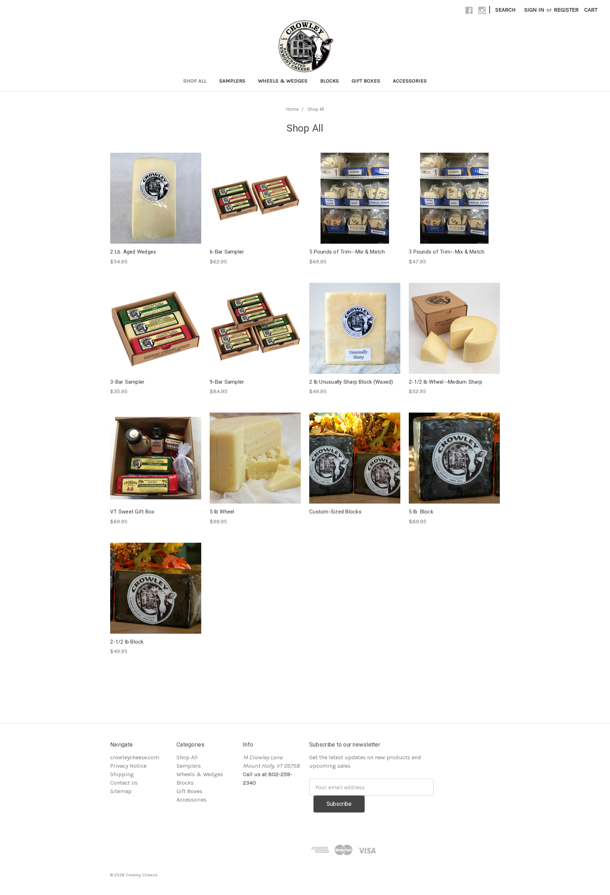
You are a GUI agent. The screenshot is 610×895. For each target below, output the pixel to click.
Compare (153, 198)
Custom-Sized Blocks (335, 512)
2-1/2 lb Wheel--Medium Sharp (445, 382)
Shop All (195, 81)
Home (292, 109)
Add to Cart (354, 342)
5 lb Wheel (222, 512)
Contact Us (124, 782)
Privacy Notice (128, 765)
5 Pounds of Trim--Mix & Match (347, 252)
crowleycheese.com (134, 757)
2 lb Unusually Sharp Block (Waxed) (351, 382)
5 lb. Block (421, 512)
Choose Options (155, 212)
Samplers (232, 81)
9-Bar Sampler (227, 382)
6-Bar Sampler (227, 252)
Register (566, 9)
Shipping (122, 774)
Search (505, 9)
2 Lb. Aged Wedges (133, 252)
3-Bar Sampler (127, 382)
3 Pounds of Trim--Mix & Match (446, 252)
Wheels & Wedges (282, 81)
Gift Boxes (366, 81)
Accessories (410, 81)
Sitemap (121, 791)
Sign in (534, 9)
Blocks (329, 81)
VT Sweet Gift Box (132, 512)
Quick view (156, 184)
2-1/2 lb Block (127, 642)
